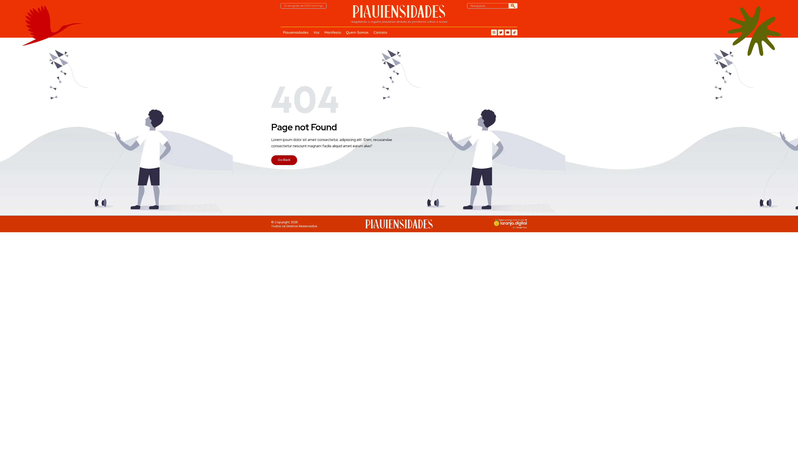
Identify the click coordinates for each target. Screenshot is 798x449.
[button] (303, 6)
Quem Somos (357, 32)
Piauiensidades (295, 32)
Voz (316, 32)
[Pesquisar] (513, 6)
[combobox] (488, 6)
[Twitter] (501, 32)
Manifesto (332, 32)
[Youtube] (508, 32)
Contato (380, 32)
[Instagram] (494, 32)
